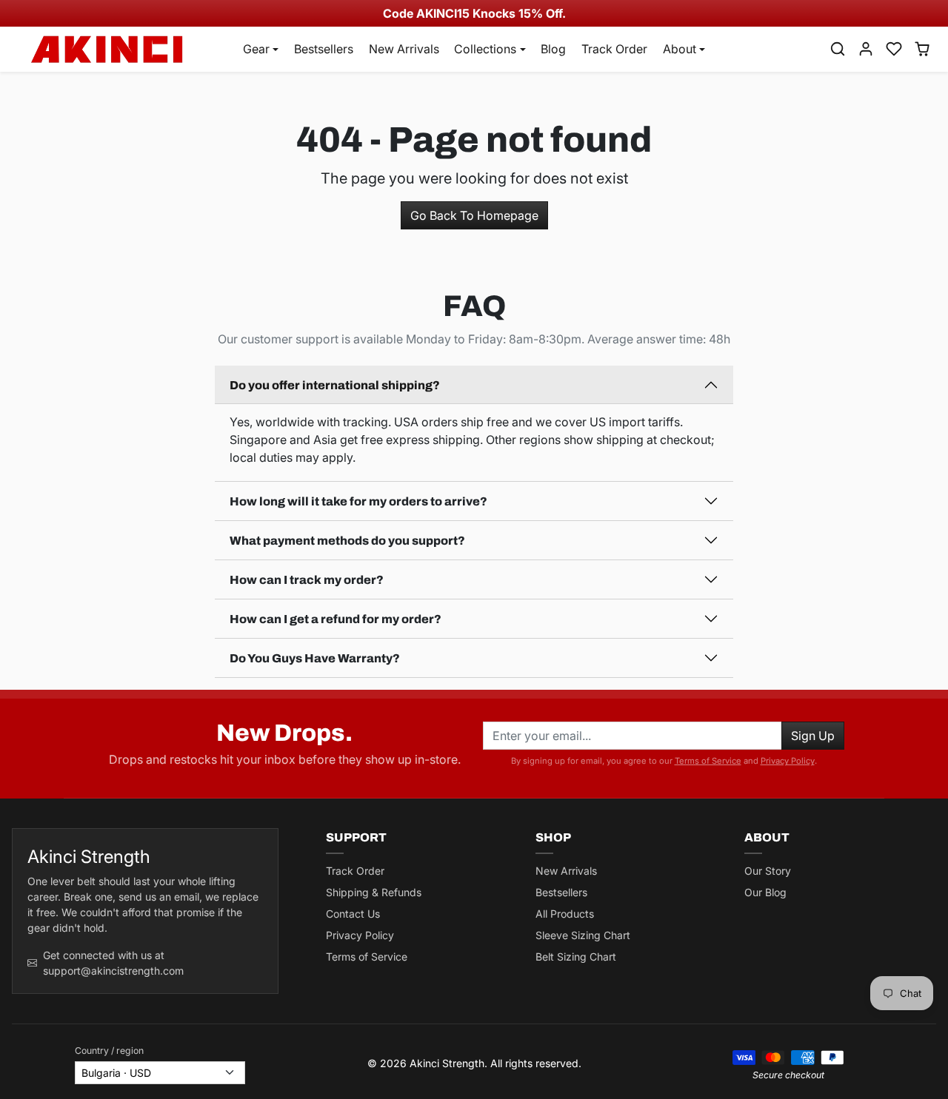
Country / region (109, 1050)
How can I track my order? (307, 580)
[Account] (866, 49)
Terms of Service (708, 761)
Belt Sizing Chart (575, 956)
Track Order (614, 48)
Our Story (767, 870)
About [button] (679, 48)
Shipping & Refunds (373, 892)
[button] (838, 49)
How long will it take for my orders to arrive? (358, 501)
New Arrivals (404, 48)
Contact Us (353, 913)
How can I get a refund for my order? (335, 619)
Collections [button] (485, 48)
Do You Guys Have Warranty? (315, 658)
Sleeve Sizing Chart (582, 935)
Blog (553, 48)
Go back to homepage (474, 215)
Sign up (813, 735)
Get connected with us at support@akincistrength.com (113, 963)
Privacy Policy (788, 761)
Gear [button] (256, 48)
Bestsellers (323, 48)
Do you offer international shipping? (335, 385)
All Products (564, 913)
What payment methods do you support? (347, 540)
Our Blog (765, 892)
